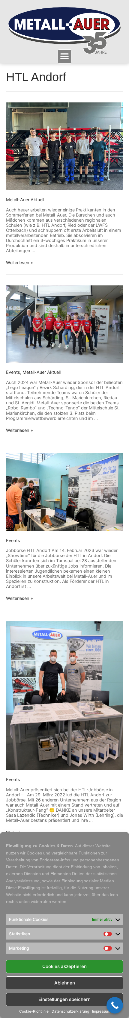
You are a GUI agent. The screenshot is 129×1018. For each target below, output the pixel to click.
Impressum (101, 1011)
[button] (65, 56)
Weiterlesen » (19, 262)
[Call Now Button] (114, 1005)
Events (13, 372)
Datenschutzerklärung (70, 1011)
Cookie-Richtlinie (34, 1011)
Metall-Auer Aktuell (25, 199)
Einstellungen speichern (64, 999)
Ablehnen (64, 983)
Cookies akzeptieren (64, 966)
